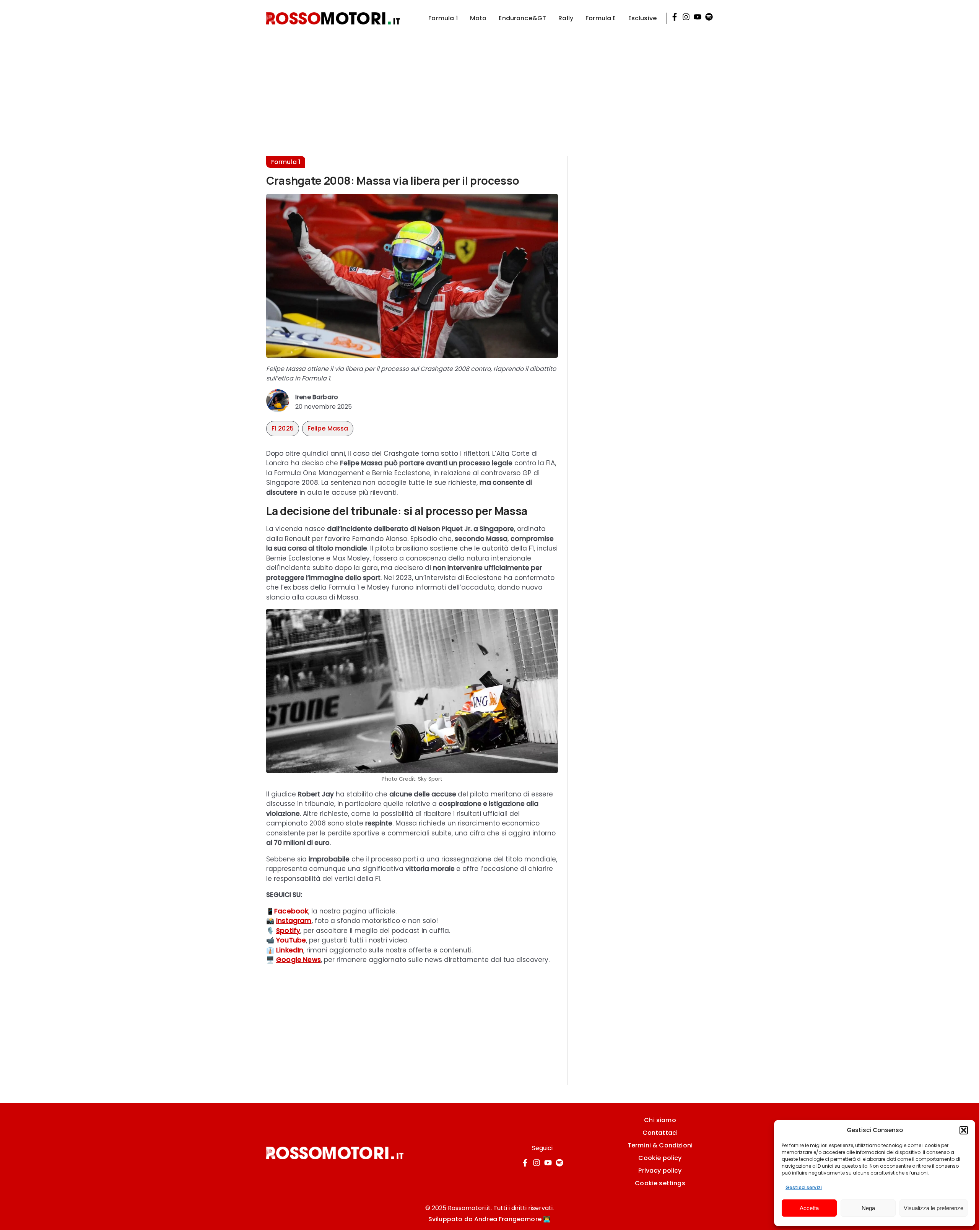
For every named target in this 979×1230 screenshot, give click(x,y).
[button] (964, 1130)
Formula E (600, 18)
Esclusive (642, 18)
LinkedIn (289, 950)
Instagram (294, 920)
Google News (298, 959)
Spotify (288, 930)
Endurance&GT (522, 18)
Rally (565, 18)
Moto (478, 18)
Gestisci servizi (803, 1187)
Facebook (291, 911)
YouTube (291, 940)
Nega (868, 1208)
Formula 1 (442, 18)
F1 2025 (283, 428)
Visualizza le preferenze (933, 1208)
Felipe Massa (327, 428)
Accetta (809, 1208)
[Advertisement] (489, 90)
